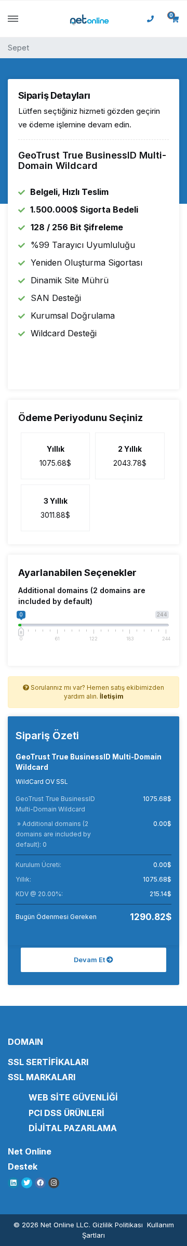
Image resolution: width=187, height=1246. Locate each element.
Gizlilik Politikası (117, 1225)
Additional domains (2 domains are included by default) (81, 596)
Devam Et (90, 959)
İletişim (112, 696)
